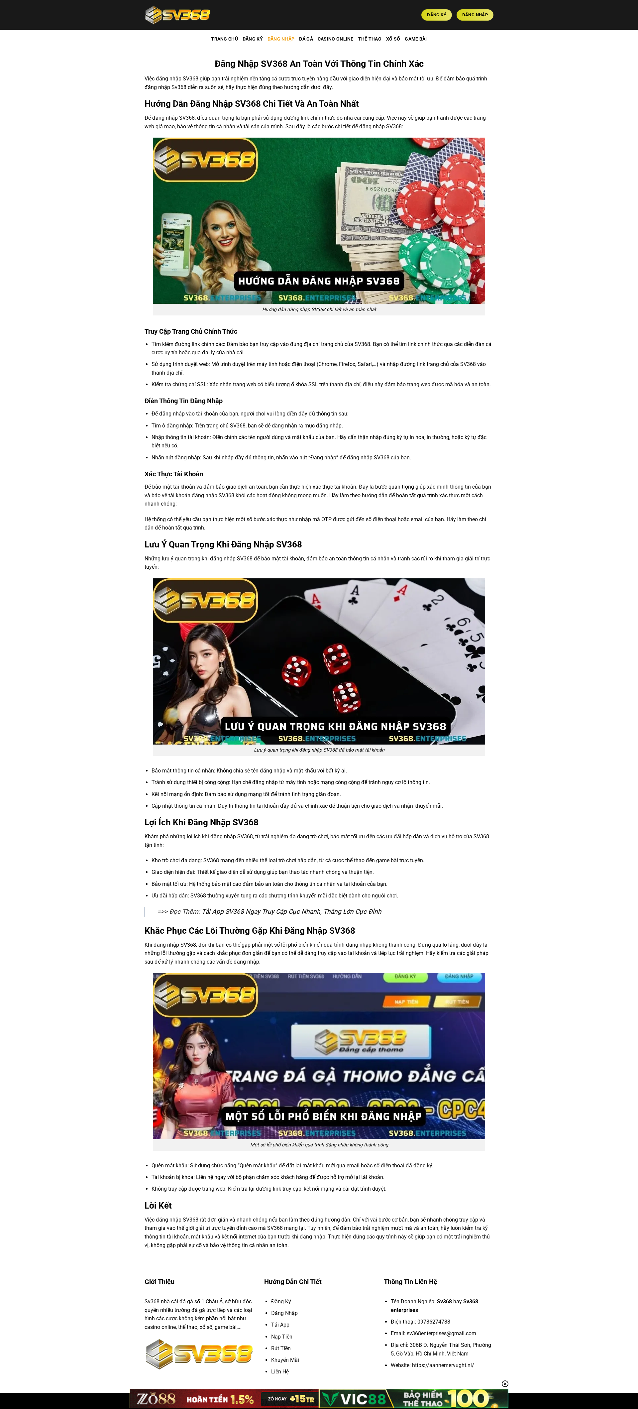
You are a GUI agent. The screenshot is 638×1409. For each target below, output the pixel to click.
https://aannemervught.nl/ (443, 1365)
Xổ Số (393, 39)
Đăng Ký (253, 39)
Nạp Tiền (281, 1337)
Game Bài (416, 39)
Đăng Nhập (281, 39)
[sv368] (178, 14)
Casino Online (336, 39)
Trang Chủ (224, 39)
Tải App (280, 1325)
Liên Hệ (280, 1371)
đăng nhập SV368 (177, 1220)
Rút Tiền (281, 1348)
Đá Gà (306, 39)
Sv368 (152, 1301)
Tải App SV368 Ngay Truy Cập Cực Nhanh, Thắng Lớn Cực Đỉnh (291, 911)
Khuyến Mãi (285, 1360)
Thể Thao (369, 39)
